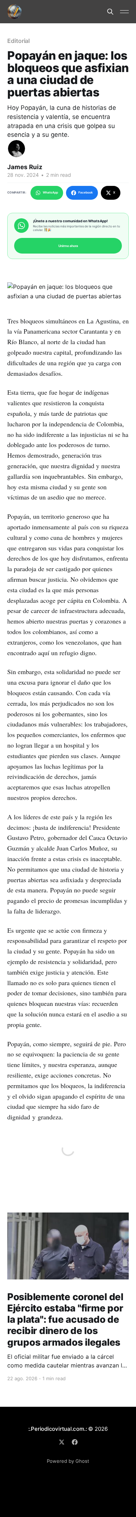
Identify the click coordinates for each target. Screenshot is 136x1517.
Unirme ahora (68, 246)
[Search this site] (110, 11)
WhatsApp (50, 192)
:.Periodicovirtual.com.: (57, 1428)
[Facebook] (75, 1442)
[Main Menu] (124, 11)
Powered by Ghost (68, 1461)
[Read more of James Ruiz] (16, 148)
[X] (62, 1442)
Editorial (18, 40)
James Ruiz (24, 167)
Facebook (85, 192)
